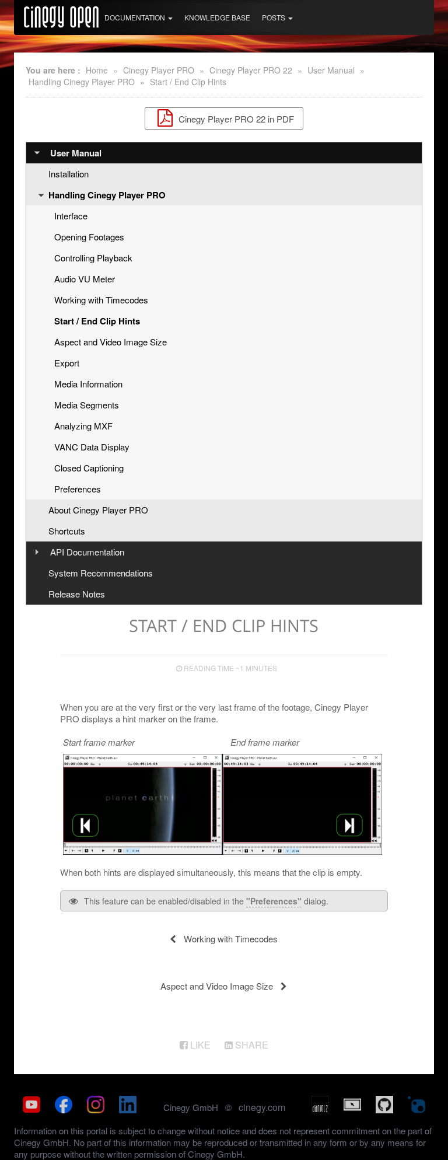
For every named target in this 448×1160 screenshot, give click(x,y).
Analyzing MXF (83, 426)
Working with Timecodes (101, 300)
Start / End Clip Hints (188, 82)
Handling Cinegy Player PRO (82, 82)
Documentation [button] (135, 17)
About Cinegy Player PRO (98, 510)
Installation (68, 173)
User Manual (331, 70)
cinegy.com (262, 1107)
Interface (71, 215)
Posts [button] (274, 17)
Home (97, 70)
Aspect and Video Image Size (110, 342)
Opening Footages (89, 236)
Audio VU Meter (84, 278)
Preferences (77, 489)
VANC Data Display (92, 447)
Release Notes (76, 594)
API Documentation (87, 552)
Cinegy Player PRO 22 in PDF (235, 118)
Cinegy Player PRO (158, 70)
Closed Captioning (89, 468)
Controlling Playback (93, 257)
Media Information (88, 384)
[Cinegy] (61, 15)
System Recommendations (100, 573)
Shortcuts (66, 531)
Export (66, 363)
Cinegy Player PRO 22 (250, 70)
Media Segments (86, 405)
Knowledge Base (217, 17)
